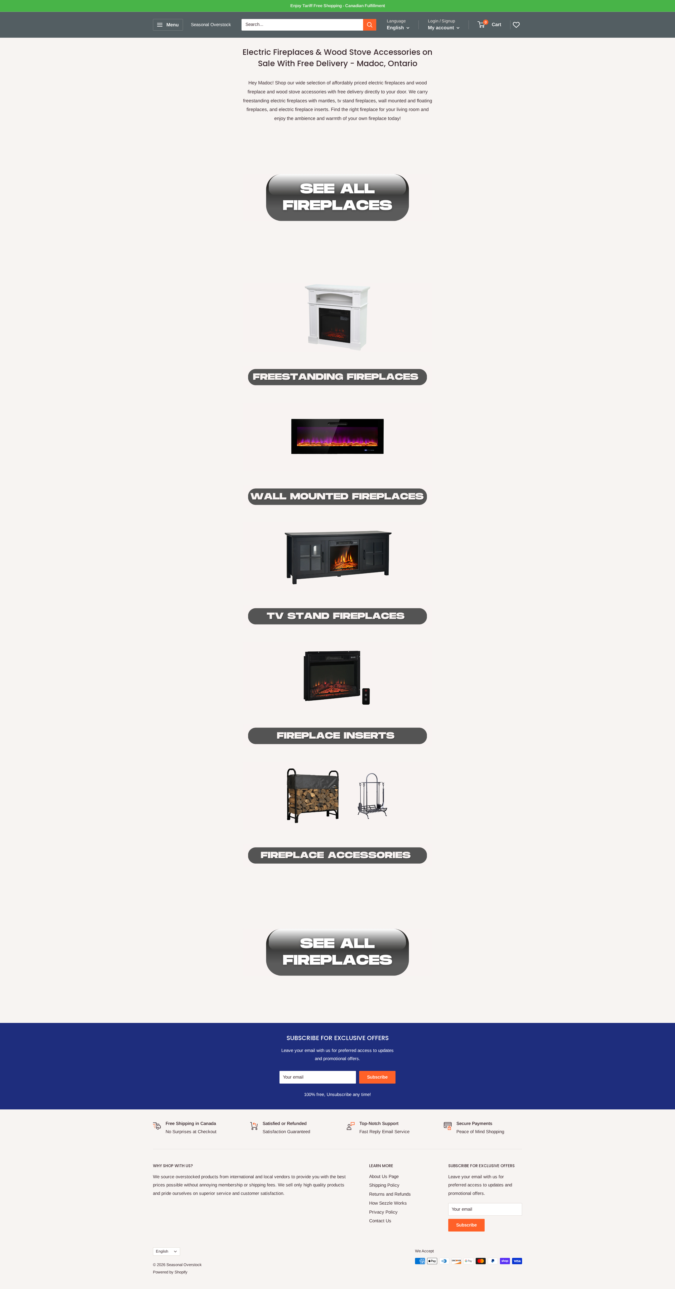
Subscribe (377, 1077)
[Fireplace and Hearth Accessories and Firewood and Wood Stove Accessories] (337, 855)
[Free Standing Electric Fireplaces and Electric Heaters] (337, 317)
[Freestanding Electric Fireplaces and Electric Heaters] (337, 377)
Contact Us (380, 1220)
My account (441, 27)
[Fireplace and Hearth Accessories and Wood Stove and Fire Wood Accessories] (337, 796)
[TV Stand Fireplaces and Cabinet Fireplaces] (337, 616)
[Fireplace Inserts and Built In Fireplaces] (337, 676)
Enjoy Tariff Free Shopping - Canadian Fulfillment (337, 5)
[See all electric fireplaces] (337, 952)
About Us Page (384, 1176)
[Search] (369, 25)
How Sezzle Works (388, 1203)
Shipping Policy (384, 1185)
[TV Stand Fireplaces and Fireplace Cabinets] (337, 556)
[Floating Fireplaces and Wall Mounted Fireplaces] (337, 455)
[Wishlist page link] (516, 24)
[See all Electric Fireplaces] (337, 197)
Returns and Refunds (390, 1194)
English (162, 1251)
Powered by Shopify (170, 1272)
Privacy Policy (383, 1212)
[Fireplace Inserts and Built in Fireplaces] (337, 735)
